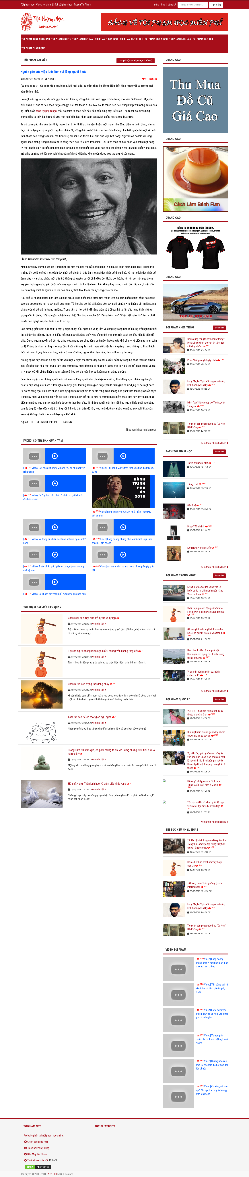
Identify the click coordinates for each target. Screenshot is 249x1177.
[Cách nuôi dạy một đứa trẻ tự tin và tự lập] (42, 629)
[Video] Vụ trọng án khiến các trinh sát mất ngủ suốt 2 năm (212, 1039)
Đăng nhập (159, 4)
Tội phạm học (27, 4)
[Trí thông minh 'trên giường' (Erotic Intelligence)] (174, 889)
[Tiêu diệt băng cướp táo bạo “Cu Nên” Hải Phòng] (174, 429)
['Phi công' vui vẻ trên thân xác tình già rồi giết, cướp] (123, 456)
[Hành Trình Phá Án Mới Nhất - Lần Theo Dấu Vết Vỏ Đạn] (123, 491)
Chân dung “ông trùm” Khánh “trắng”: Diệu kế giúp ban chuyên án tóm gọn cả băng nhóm (206, 343)
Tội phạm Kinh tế (61, 39)
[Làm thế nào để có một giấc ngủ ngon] (42, 728)
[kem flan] (195, 178)
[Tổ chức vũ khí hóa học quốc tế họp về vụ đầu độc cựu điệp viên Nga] (174, 808)
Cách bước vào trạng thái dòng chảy (88, 684)
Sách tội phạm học (62, 4)
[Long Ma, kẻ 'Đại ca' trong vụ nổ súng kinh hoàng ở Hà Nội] (174, 387)
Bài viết (149, 60)
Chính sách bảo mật (37, 1141)
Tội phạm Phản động (33, 48)
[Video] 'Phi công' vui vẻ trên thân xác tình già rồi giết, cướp (212, 988)
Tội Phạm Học (136, 60)
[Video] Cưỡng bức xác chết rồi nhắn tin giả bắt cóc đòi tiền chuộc (212, 1065)
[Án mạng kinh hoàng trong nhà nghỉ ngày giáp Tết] (123, 554)
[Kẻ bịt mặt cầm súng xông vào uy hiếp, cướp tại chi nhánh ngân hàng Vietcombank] (174, 593)
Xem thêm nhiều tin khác (214, 443)
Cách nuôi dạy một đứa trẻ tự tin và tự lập (92, 618)
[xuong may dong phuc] (195, 247)
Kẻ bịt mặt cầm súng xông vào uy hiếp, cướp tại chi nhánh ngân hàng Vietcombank (205, 590)
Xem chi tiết (98, 623)
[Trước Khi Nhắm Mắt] (174, 469)
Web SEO (52, 1174)
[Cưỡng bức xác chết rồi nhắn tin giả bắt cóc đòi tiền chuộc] (54, 483)
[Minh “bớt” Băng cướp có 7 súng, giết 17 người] (174, 408)
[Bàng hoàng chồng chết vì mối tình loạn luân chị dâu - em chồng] (123, 527)
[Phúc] (174, 366)
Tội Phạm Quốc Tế (178, 699)
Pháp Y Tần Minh (195, 526)
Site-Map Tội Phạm (37, 1154)
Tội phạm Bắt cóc (202, 39)
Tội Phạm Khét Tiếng (180, 327)
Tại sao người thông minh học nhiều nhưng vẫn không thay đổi (103, 651)
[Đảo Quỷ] (174, 511)
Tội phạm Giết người (156, 39)
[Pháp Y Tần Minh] (174, 532)
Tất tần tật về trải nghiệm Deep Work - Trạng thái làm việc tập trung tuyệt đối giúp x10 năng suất (206, 844)
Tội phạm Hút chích (131, 39)
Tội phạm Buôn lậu (180, 39)
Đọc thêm (219, 327)
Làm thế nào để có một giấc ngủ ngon (89, 717)
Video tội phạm (44, 4)
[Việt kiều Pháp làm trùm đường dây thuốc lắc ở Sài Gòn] (174, 717)
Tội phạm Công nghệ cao (35, 39)
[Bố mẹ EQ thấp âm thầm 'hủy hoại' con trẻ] (174, 868)
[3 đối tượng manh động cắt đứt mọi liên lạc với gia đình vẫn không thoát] (174, 614)
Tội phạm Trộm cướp (106, 39)
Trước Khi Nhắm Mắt (197, 463)
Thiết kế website (35, 1160)
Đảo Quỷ (191, 505)
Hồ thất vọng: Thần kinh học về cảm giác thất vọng (97, 783)
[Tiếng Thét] (174, 490)
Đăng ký (172, 4)
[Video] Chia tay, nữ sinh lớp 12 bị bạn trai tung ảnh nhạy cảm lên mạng (212, 1090)
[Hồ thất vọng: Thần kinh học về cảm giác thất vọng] (42, 794)
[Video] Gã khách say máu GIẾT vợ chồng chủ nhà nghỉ (54, 593)
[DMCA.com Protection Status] (53, 1167)
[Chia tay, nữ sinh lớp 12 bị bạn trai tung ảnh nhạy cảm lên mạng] (178, 1096)
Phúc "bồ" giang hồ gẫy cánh (202, 360)
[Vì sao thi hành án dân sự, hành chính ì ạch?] (174, 677)
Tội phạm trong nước (181, 575)
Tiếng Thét (192, 484)
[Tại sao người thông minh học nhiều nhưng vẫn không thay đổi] (42, 662)
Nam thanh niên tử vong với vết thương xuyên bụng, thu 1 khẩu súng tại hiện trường (205, 654)
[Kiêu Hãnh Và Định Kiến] (174, 553)
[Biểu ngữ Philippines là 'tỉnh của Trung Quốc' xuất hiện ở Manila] (174, 787)
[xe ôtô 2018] (195, 302)
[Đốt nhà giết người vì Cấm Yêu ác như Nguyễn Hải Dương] (54, 456)
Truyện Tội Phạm (82, 4)
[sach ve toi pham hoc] (164, 22)
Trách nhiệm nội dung (38, 1148)
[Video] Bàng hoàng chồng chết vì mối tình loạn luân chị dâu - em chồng (212, 963)
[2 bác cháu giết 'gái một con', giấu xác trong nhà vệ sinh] (54, 554)
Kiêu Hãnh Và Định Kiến (199, 547)
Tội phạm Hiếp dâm (83, 39)
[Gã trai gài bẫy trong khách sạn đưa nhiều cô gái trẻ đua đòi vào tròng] (174, 635)
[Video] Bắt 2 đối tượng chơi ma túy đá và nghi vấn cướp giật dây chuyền (212, 1013)
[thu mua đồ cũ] (195, 99)
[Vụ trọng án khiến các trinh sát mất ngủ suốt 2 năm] (54, 527)
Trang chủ (123, 60)
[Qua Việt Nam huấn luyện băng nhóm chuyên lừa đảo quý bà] (174, 738)
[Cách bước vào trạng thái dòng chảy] (42, 695)
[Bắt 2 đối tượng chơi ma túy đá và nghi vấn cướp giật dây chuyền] (178, 1020)
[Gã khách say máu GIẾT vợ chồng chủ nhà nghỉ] (54, 582)
